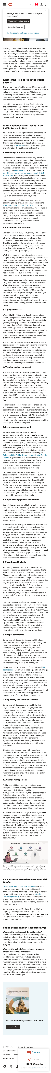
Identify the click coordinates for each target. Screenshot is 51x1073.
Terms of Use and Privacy (26, 1047)
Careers (15, 1055)
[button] (4, 4)
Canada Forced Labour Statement (14, 1051)
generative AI (20, 170)
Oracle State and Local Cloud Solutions (19, 886)
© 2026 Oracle (8, 1047)
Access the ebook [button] (13, 1027)
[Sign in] (41, 4)
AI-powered (19, 145)
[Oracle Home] (10, 4)
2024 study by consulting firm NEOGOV (20, 205)
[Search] (31, 4)
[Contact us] (46, 4)
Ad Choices (7, 1055)
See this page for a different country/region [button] (23, 33)
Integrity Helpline (8, 1058)
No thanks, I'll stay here (15, 27)
